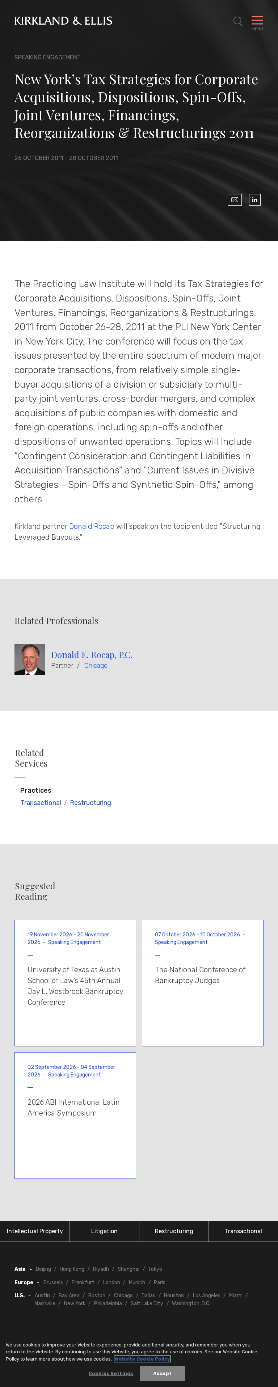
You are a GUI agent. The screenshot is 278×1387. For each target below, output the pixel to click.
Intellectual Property (35, 1231)
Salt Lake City (147, 1303)
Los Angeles (206, 1296)
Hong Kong (72, 1269)
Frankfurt (83, 1283)
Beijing (43, 1269)
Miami (236, 1296)
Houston (174, 1296)
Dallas (148, 1296)
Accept (162, 1373)
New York (74, 1303)
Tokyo (155, 1269)
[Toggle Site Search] (238, 21)
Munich (137, 1283)
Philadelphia (108, 1303)
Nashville (45, 1303)
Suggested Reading (35, 891)
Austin (42, 1296)
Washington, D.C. (191, 1303)
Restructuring (90, 803)
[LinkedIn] (255, 200)
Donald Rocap (91, 526)
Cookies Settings (111, 1373)
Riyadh (101, 1269)
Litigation (104, 1231)
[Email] (235, 200)
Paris (159, 1283)
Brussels (53, 1283)
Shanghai (128, 1269)
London (111, 1283)
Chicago (96, 666)
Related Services (31, 758)
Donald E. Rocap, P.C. (91, 654)
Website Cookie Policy (142, 1359)
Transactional (40, 803)
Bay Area (69, 1296)
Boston (96, 1296)
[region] (139, 1360)
